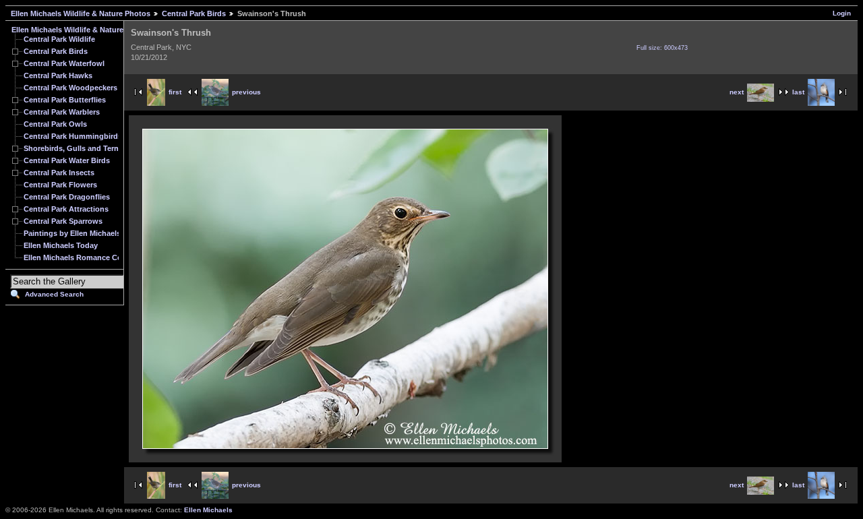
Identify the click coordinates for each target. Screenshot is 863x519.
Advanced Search (54, 294)
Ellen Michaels (208, 510)
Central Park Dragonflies (67, 197)
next (737, 92)
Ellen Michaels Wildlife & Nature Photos (80, 13)
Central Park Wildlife (59, 39)
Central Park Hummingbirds (73, 136)
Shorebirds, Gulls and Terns (73, 148)
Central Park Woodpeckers (70, 88)
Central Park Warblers (62, 112)
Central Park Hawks (58, 75)
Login (842, 13)
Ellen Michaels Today (61, 245)
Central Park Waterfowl (64, 63)
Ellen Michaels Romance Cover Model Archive (104, 257)
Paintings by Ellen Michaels (72, 233)
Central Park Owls (55, 124)
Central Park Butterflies (65, 100)
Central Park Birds (194, 13)
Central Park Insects (59, 173)
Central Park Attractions (66, 209)
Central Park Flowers (60, 185)
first (175, 92)
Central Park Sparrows (63, 221)
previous (246, 92)
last (798, 92)
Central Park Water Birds (67, 160)
